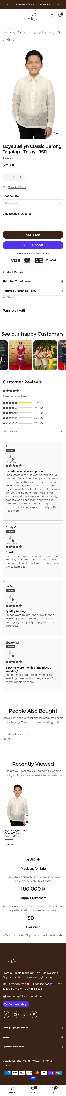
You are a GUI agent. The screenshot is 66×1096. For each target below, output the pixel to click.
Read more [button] (13, 510)
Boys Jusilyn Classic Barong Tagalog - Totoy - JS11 (15, 833)
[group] (33, 92)
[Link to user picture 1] (33, 581)
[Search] (52, 15)
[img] (33, 465)
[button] (7, 4)
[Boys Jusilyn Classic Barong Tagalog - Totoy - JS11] (17, 804)
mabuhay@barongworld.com (26, 996)
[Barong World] (33, 16)
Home (6, 28)
